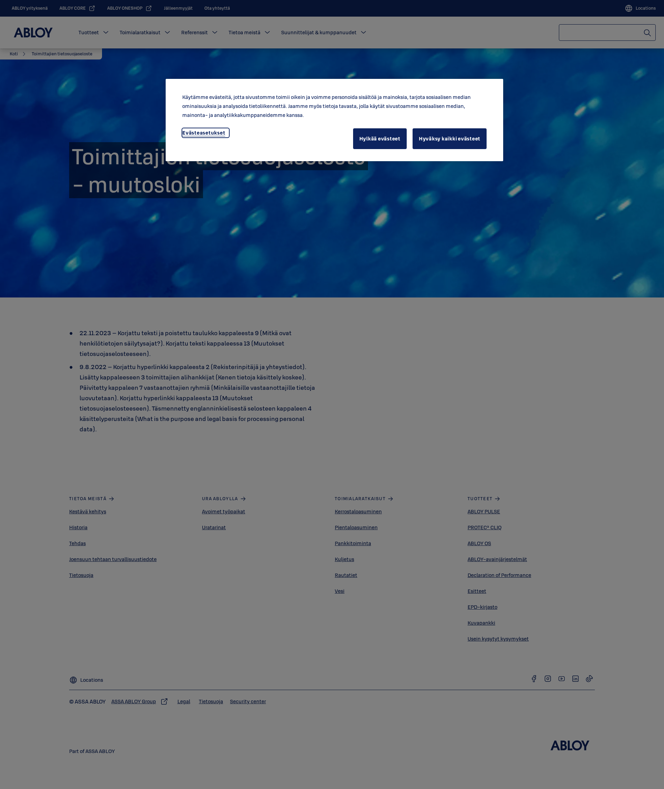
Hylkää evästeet (379, 138)
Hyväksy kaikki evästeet (449, 138)
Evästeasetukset (203, 132)
